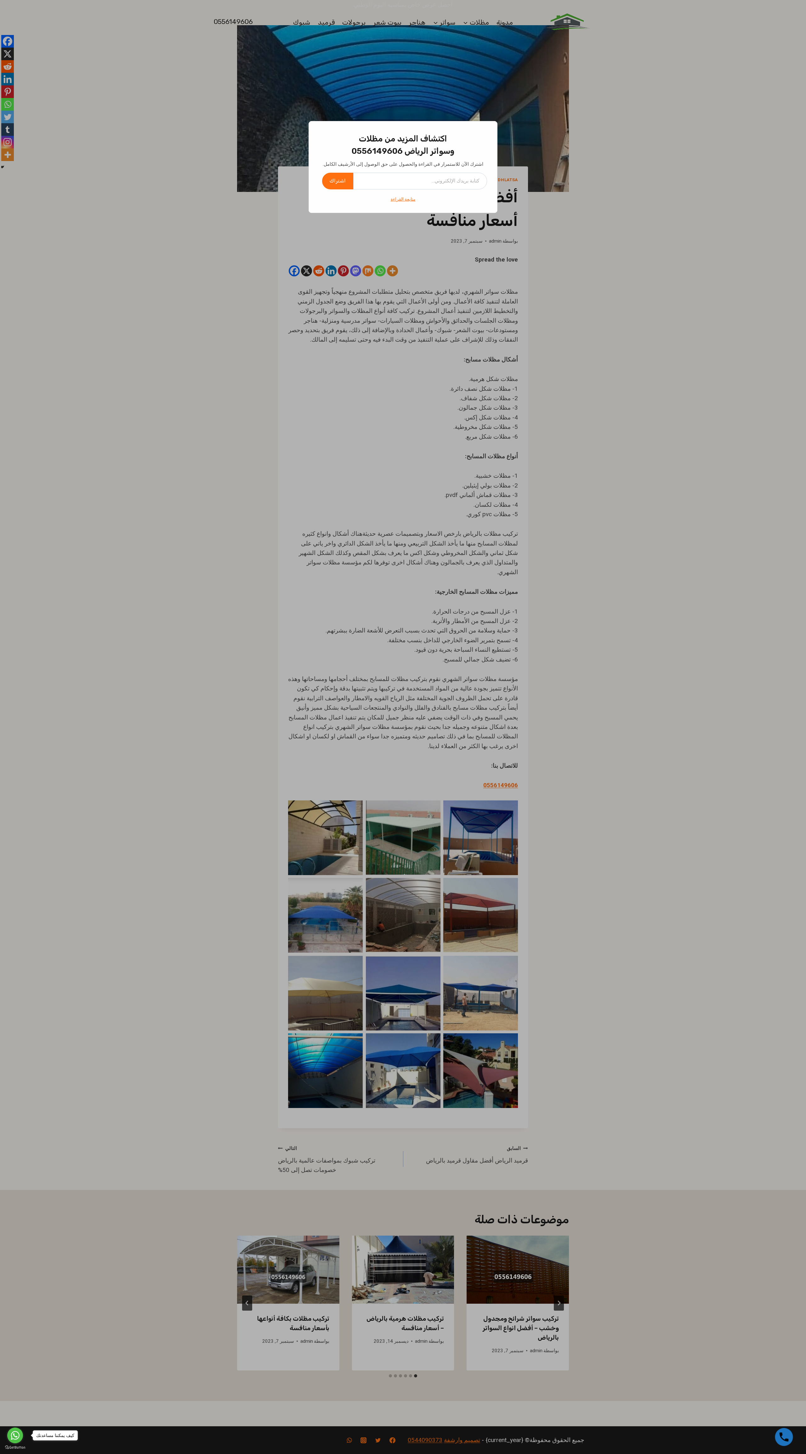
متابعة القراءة (403, 199)
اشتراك (338, 181)
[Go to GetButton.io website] (15, 1447)
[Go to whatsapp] (15, 1435)
